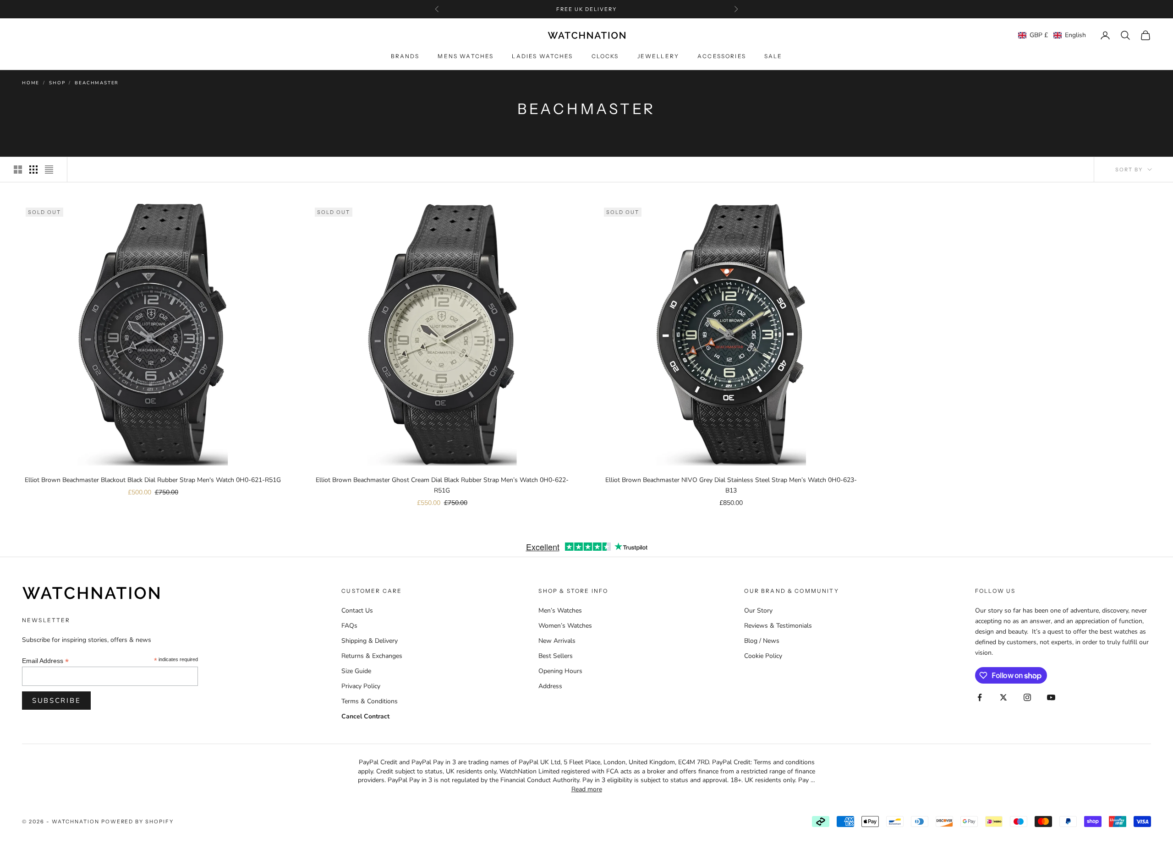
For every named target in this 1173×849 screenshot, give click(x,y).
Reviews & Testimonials (778, 625)
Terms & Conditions (369, 701)
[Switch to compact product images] (49, 169)
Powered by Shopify (137, 821)
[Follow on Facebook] (979, 697)
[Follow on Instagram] (1027, 697)
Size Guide (356, 671)
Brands (405, 56)
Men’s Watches (560, 610)
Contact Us (357, 610)
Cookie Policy (763, 656)
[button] (1052, 35)
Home (30, 83)
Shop (57, 83)
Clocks (605, 56)
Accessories (721, 56)
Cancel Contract (365, 716)
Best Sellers (555, 656)
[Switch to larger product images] (18, 169)
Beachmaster (97, 83)
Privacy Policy (360, 686)
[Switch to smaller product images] (33, 169)
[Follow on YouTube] (1051, 697)
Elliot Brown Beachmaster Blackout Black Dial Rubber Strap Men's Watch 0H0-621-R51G (153, 480)
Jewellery (658, 56)
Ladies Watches (542, 56)
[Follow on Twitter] (1003, 697)
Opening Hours (560, 671)
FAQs (349, 625)
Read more (586, 789)
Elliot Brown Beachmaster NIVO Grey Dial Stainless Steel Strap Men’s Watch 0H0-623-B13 (731, 485)
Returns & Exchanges (371, 656)
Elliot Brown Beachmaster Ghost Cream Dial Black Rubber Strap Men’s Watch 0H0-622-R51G (442, 485)
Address (550, 686)
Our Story (758, 610)
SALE (773, 56)
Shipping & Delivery (369, 640)
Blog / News (761, 640)
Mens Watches (465, 56)
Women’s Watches (565, 625)
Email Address (45, 661)
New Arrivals (557, 640)
